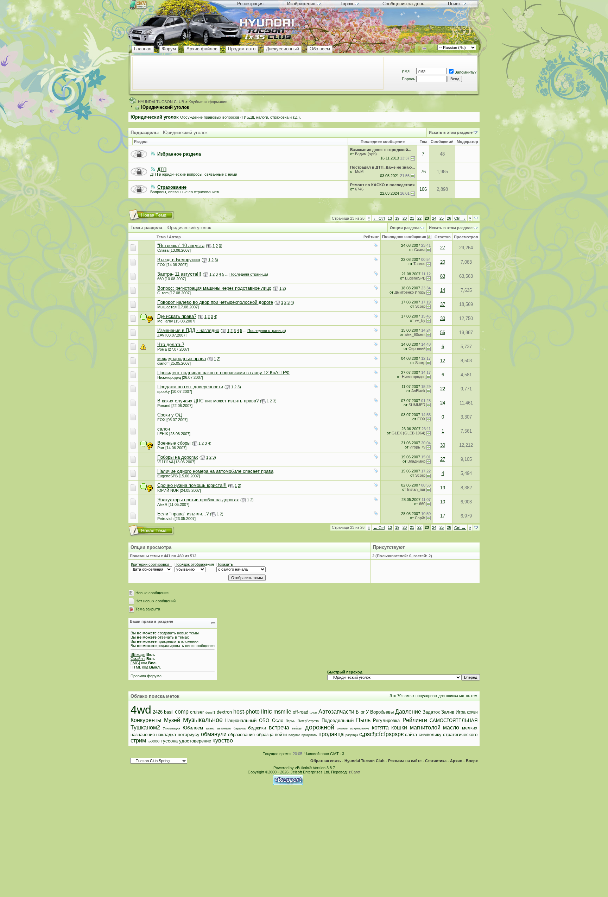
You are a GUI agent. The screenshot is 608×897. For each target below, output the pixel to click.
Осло (277, 720)
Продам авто (241, 48)
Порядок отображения (194, 564)
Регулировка (386, 720)
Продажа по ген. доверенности (190, 386)
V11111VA (165, 462)
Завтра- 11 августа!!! (179, 274)
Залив (447, 712)
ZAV (160, 335)
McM (359, 171)
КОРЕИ (472, 712)
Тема (161, 237)
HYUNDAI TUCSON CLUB (161, 102)
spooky (163, 391)
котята (380, 727)
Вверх (472, 761)
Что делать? (170, 344)
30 (442, 318)
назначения (143, 734)
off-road (300, 712)
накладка (166, 734)
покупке (294, 735)
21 (412, 218)
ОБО (264, 720)
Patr (160, 448)
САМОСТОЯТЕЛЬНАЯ (453, 720)
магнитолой (425, 727)
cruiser (197, 712)
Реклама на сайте (405, 761)
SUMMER (416, 405)
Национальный (240, 720)
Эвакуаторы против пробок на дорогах (198, 499)
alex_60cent (415, 334)
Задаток (431, 712)
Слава (163, 250)
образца (264, 734)
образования (241, 734)
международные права (181, 358)
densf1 (210, 712)
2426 (158, 712)
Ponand (163, 405)
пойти (281, 734)
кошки (399, 727)
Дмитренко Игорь (409, 292)
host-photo (246, 712)
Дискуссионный (282, 48)
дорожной (319, 727)
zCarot (354, 772)
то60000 (153, 741)
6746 (359, 189)
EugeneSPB (415, 278)
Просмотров (466, 237)
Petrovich (165, 518)
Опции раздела (404, 228)
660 (160, 279)
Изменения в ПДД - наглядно (188, 330)
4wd (141, 709)
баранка (240, 728)
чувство (223, 741)
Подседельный (338, 720)
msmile (282, 712)
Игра (461, 712)
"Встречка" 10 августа (180, 245)
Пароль (408, 79)
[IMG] (135, 663)
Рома (162, 349)
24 (434, 218)
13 (390, 218)
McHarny (165, 321)
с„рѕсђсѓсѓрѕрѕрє (381, 734)
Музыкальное (203, 719)
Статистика (435, 761)
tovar (313, 712)
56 (442, 332)
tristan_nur (416, 489)
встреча (279, 727)
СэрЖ (420, 518)
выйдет (297, 728)
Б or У (362, 712)
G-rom (163, 293)
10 (442, 501)
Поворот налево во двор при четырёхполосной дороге (215, 302)
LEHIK (162, 434)
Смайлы (138, 659)
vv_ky (420, 320)
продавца (331, 734)
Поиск (454, 3)
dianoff (163, 363)
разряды (352, 735)
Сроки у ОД (169, 415)
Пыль (363, 720)
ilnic (266, 711)
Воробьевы (382, 712)
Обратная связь (325, 761)
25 (441, 218)
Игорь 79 (417, 447)
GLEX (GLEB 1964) (408, 433)
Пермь (290, 721)
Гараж (347, 3)
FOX (161, 265)
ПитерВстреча (308, 721)
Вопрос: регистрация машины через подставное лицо (214, 288)
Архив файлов (201, 48)
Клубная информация (208, 102)
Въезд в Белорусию (178, 259)
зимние (342, 728)
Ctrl (379, 218)
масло (451, 727)
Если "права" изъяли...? (183, 513)
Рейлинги (415, 720)
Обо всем (320, 48)
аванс (210, 728)
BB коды (138, 654)
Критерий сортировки (150, 564)
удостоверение (195, 741)
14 (442, 290)
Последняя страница (248, 274)
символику (430, 734)
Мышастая (167, 307)
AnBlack (418, 391)
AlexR (162, 504)
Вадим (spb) (366, 154)
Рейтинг (371, 237)
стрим (138, 741)
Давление (408, 712)
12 (442, 360)
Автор (175, 237)
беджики (257, 727)
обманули (214, 734)
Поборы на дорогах (177, 457)
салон (163, 429)
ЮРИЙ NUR (168, 490)
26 (449, 218)
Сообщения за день (403, 3)
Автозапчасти (336, 712)
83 (442, 276)
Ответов (443, 237)
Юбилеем (193, 727)
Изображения (301, 3)
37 (442, 304)
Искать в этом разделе (451, 132)
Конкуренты (146, 720)
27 (442, 247)
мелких (469, 727)
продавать (309, 735)
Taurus (419, 264)
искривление (359, 728)
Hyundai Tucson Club (364, 761)
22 (419, 218)
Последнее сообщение (404, 236)
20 (405, 218)
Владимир (416, 461)
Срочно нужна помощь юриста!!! (192, 485)
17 (442, 516)
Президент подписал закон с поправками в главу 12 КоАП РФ (223, 372)
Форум (169, 48)
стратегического (460, 734)
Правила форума (146, 676)
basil (168, 712)
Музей (172, 720)
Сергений (416, 348)
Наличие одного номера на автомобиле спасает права (215, 471)
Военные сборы (173, 443)
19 (397, 218)
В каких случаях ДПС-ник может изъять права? (208, 400)
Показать (224, 564)
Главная (142, 48)
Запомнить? (465, 72)
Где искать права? (176, 316)
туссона (169, 741)
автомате (224, 728)
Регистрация (250, 3)
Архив (456, 761)
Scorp (420, 306)
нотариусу (189, 734)
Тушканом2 (145, 727)
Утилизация (171, 728)
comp (182, 712)
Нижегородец (169, 377)
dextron (224, 712)
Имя (406, 71)
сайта (411, 734)
